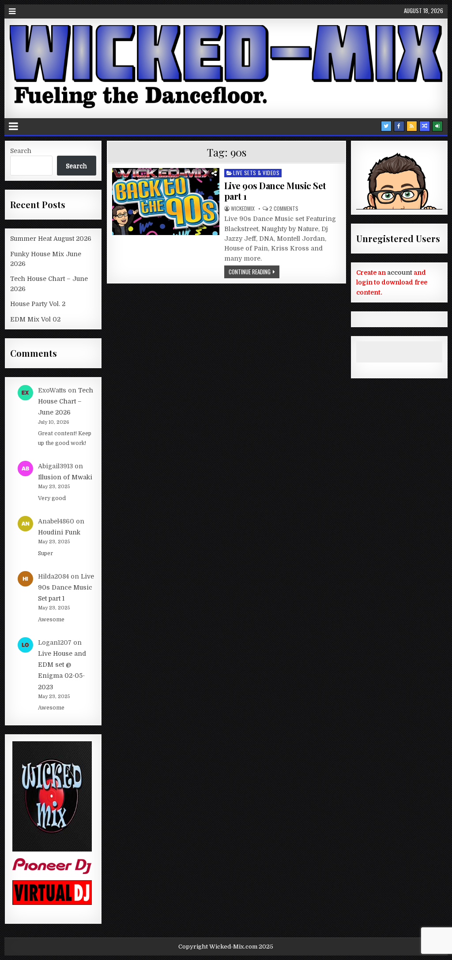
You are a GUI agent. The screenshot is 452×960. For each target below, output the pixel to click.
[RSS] (412, 126)
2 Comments (283, 208)
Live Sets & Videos (256, 172)
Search (20, 150)
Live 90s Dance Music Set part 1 (275, 190)
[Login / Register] (437, 126)
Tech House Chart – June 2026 (65, 401)
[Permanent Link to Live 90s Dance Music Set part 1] (165, 201)
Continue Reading (250, 271)
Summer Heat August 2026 (50, 238)
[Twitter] (386, 126)
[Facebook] (399, 126)
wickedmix (243, 208)
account (399, 272)
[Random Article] (424, 126)
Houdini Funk (59, 532)
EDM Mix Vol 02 (35, 319)
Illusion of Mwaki (65, 477)
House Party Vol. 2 (37, 303)
